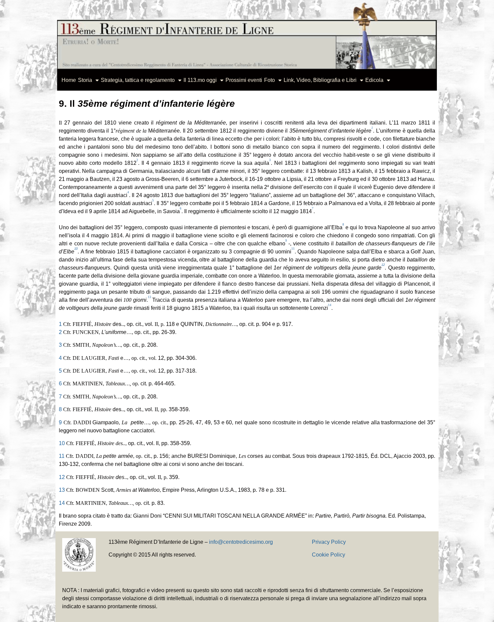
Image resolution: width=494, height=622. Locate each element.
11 (62, 456)
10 (62, 443)
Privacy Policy (329, 542)
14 (62, 503)
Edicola (374, 80)
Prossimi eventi (243, 80)
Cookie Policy (328, 555)
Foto (269, 80)
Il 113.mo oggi (200, 80)
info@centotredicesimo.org (241, 542)
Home (68, 80)
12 (62, 477)
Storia (85, 80)
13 (62, 490)
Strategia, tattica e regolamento (138, 80)
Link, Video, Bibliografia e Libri (320, 80)
